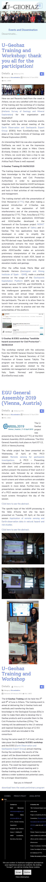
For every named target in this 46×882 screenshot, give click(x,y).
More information (22, 877)
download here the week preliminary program (23, 787)
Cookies (7, 796)
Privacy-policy (20, 796)
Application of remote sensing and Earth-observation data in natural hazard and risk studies (23, 521)
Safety (34, 227)
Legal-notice (34, 796)
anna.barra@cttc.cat (15, 818)
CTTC (21, 202)
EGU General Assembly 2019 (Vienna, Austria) (22, 398)
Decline (27, 872)
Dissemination (15, 77)
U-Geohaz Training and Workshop (16, 674)
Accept (18, 872)
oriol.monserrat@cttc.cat (17, 811)
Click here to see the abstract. (15, 503)
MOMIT (40, 224)
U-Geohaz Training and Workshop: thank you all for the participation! (22, 55)
